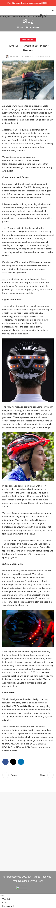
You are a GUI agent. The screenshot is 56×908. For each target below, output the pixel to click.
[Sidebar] (4, 276)
